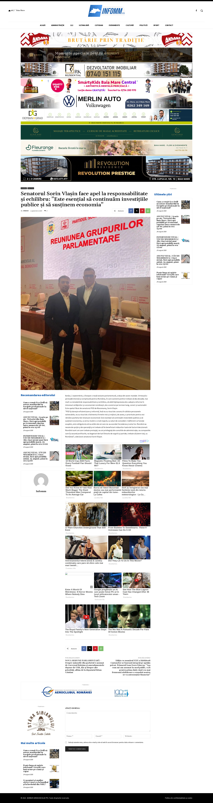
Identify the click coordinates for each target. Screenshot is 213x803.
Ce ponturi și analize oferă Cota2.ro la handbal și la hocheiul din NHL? (35, 782)
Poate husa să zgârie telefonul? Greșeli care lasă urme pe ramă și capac (34, 768)
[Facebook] (196, 10)
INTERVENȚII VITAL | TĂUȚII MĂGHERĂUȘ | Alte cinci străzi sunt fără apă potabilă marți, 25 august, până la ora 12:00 (35, 440)
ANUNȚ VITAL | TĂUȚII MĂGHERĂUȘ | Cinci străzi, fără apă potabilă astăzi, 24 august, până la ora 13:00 (35, 457)
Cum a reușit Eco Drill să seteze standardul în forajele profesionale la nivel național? (35, 405)
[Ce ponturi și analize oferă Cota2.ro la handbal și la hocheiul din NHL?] (54, 783)
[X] (136, 210)
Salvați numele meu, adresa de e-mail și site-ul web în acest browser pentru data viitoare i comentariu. (105, 742)
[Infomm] (41, 480)
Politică (31, 188)
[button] (202, 11)
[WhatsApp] (147, 210)
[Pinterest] (142, 210)
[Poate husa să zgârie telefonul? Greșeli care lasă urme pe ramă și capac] (54, 768)
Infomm (25, 211)
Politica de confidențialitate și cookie (178, 798)
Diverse (23, 188)
